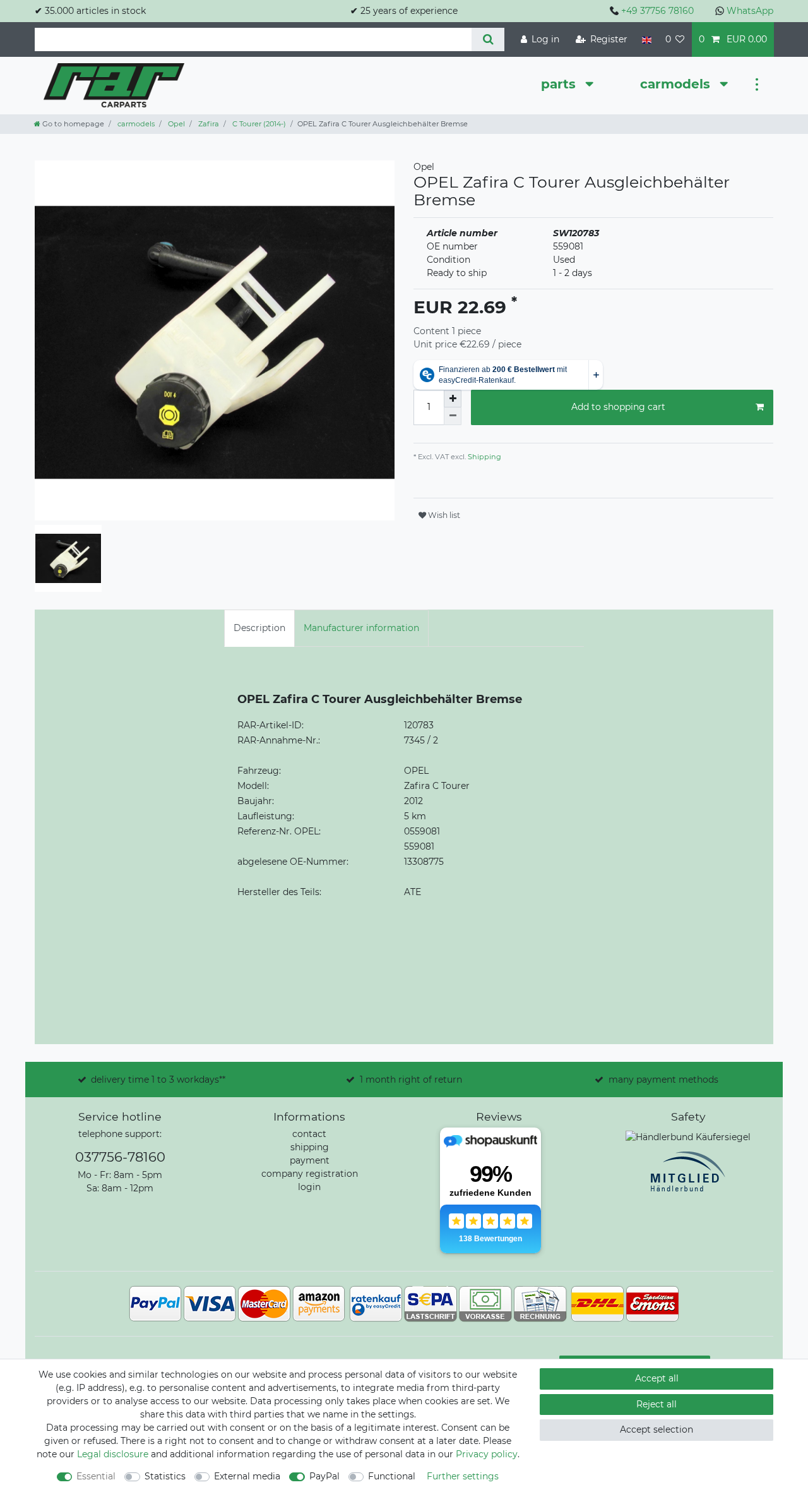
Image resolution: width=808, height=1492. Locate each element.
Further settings (463, 1476)
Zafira (207, 123)
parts (560, 84)
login (309, 1187)
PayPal (324, 1476)
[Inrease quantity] (452, 398)
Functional (391, 1476)
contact (309, 1134)
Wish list (443, 515)
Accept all (657, 1378)
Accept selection (656, 1429)
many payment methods (663, 1079)
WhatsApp (750, 10)
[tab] (259, 628)
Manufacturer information (361, 628)
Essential (96, 1476)
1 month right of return (411, 1079)
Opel (175, 123)
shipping (309, 1147)
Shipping (483, 456)
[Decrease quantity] (452, 416)
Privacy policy (487, 1454)
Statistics (165, 1476)
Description (259, 628)
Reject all (656, 1404)
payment (310, 1160)
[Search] (488, 39)
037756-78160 (120, 1157)
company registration (309, 1173)
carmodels (677, 84)
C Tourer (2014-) (258, 123)
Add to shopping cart (618, 406)
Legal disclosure (112, 1454)
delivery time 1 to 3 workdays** (158, 1079)
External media (247, 1476)
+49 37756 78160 (657, 10)
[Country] (646, 39)
